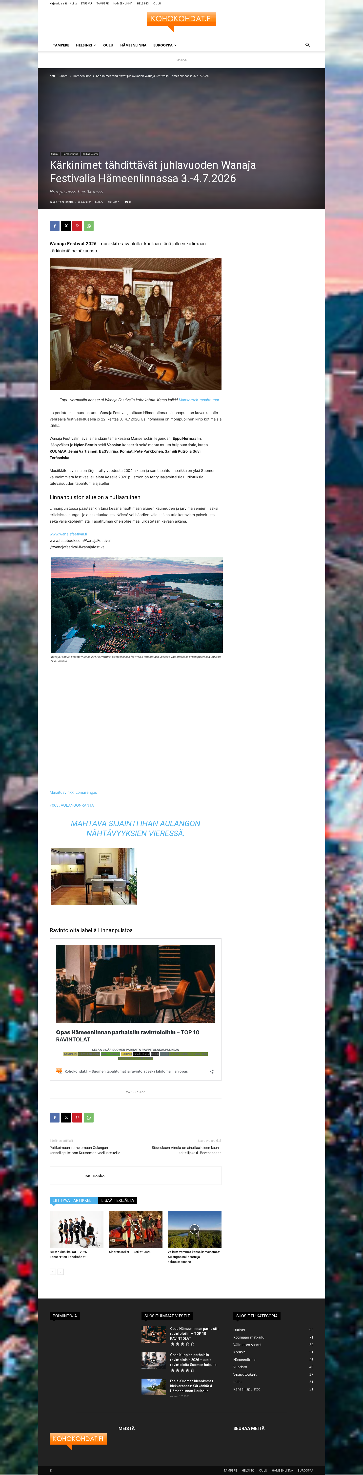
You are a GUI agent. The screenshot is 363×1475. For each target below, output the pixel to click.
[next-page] (61, 1272)
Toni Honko (66, 202)
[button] (307, 45)
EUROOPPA (163, 45)
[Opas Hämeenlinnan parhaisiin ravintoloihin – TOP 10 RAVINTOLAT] (153, 1334)
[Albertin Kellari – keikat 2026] (135, 1229)
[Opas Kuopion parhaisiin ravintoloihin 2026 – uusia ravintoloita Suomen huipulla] (153, 1360)
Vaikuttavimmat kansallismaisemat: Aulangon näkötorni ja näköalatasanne (194, 1257)
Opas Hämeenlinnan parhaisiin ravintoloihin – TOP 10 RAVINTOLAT (194, 1334)
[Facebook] (55, 226)
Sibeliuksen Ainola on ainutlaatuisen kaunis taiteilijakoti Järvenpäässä (187, 1150)
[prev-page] (53, 1272)
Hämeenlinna (82, 76)
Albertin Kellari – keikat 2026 (129, 1252)
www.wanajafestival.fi (68, 534)
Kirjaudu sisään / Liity (63, 3)
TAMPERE (103, 3)
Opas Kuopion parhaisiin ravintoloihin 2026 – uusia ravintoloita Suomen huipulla (193, 1360)
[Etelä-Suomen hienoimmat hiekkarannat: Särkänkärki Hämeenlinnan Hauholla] (153, 1387)
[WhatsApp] (89, 226)
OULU (157, 3)
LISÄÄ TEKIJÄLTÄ (117, 1200)
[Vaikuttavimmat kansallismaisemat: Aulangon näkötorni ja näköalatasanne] (195, 1229)
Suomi (64, 76)
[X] (66, 226)
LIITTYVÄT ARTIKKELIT (74, 1200)
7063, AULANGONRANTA (72, 805)
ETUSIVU (86, 3)
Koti (52, 76)
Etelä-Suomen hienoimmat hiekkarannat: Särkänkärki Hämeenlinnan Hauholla (191, 1386)
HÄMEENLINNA (122, 3)
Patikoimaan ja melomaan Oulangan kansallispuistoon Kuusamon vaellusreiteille (85, 1150)
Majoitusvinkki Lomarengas (73, 792)
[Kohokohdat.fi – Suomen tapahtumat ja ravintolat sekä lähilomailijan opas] (181, 23)
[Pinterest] (77, 226)
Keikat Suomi (90, 153)
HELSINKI (143, 3)
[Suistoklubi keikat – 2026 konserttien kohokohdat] (76, 1229)
